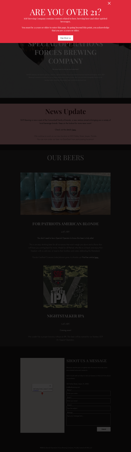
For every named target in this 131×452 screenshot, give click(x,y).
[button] (109, 3)
